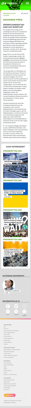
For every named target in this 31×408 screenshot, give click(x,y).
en (24, 13)
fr (27, 13)
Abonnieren (10, 395)
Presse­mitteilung (9, 13)
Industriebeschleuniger (12, 161)
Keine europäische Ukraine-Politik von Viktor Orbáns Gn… (14, 193)
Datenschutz (13, 400)
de (22, 13)
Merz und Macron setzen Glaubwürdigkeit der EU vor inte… (14, 222)
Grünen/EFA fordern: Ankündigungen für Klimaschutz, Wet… (13, 252)
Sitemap (13, 402)
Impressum (6, 400)
